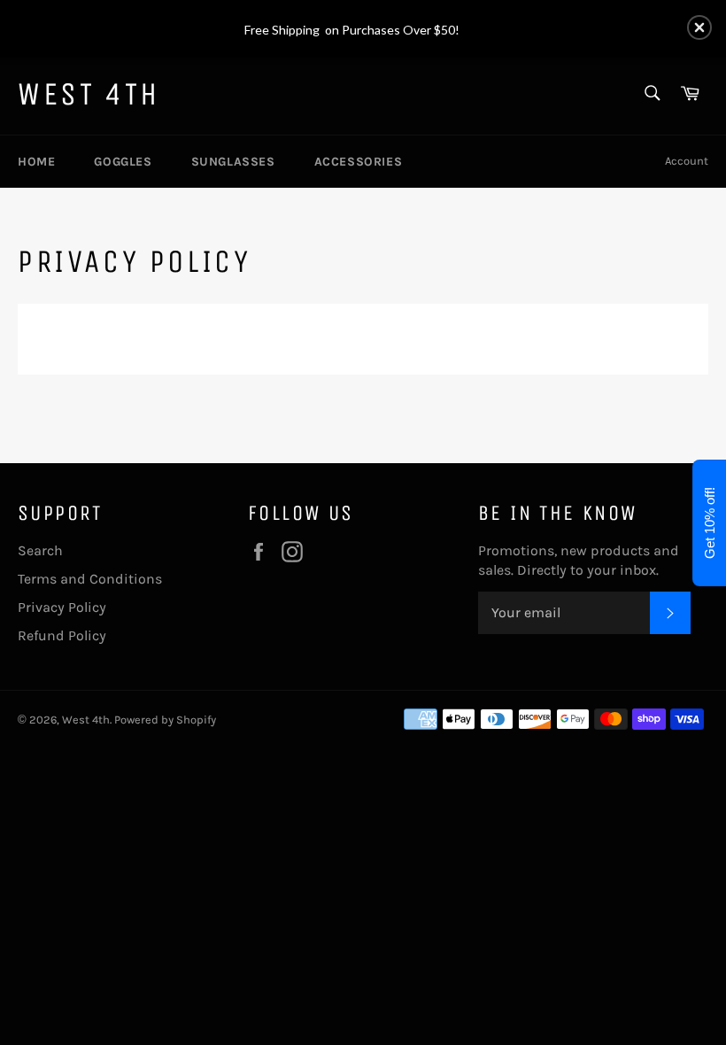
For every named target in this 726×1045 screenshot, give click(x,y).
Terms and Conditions (90, 578)
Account (686, 160)
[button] (699, 27)
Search (40, 550)
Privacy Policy (62, 607)
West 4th (89, 94)
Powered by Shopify (165, 719)
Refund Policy (62, 635)
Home (36, 161)
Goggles (122, 161)
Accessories (358, 161)
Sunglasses (233, 161)
